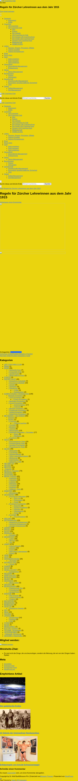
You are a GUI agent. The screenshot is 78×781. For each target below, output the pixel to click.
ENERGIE (7, 594)
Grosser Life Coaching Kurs (22, 40)
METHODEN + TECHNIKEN (14, 416)
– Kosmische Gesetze (16, 608)
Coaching (7, 24)
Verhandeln (12, 77)
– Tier (10, 542)
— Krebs (15, 513)
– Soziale (11, 385)
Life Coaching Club (15, 28)
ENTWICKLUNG (10, 562)
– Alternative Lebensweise (17, 551)
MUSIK (6, 625)
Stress (6, 70)
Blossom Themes (46, 776)
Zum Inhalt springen (7, 11)
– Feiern (11, 550)
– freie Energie (13, 595)
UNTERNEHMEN (10, 632)
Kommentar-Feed (10, 667)
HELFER (7, 465)
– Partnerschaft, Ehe (15, 588)
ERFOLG (7, 529)
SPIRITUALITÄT (10, 575)
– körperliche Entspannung (18, 522)
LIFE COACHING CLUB (13, 364)
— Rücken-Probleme (19, 507)
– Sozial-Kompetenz (15, 403)
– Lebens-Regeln (14, 546)
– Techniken (12, 561)
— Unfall (15, 390)
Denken (11, 419)
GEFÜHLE (8, 584)
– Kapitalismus (13, 572)
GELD (6, 612)
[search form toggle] (1, 96)
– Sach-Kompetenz (15, 397)
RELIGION (8, 573)
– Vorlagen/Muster (14, 454)
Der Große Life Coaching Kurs (23, 39)
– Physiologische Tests (16, 447)
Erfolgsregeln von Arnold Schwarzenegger (20, 765)
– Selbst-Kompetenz (15, 412)
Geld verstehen (13, 59)
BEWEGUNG (9, 605)
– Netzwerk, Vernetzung (12, 634)
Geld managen (13, 61)
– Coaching (12, 421)
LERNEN (7, 528)
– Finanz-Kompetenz (19, 399)
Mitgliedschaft (17, 42)
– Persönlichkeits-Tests (16, 443)
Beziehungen (9, 73)
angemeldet (11, 773)
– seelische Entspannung (17, 524)
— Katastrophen (18, 392)
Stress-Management (15, 72)
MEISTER (7, 467)
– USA (10, 621)
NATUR (7, 568)
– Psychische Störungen (17, 496)
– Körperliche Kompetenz (17, 414)
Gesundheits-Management (17, 66)
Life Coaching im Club (20, 35)
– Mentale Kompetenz (16, 408)
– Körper (11, 553)
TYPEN (7, 623)
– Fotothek (12, 482)
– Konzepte (12, 515)
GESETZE (8, 606)
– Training (11, 429)
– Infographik (12, 451)
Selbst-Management (15, 88)
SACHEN (7, 614)
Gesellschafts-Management (18, 81)
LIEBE (6, 555)
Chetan (13, 780)
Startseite (7, 18)
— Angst (15, 502)
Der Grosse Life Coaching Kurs (23, 37)
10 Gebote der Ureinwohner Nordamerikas (19, 733)
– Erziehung (12, 438)
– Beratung (12, 427)
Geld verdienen (13, 62)
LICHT (6, 557)
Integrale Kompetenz (15, 396)
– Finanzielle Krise (15, 372)
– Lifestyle (11, 548)
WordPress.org (9, 669)
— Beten (15, 434)
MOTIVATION (9, 601)
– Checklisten (13, 452)
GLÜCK (7, 531)
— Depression (17, 500)
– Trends (11, 564)
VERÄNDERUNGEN (11, 559)
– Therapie (12, 425)
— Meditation (17, 436)
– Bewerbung (13, 493)
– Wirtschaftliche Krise (16, 375)
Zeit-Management (14, 90)
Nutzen (14, 31)
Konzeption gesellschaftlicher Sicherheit (22, 83)
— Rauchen (16, 506)
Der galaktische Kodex (10, 706)
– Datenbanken (13, 460)
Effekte (6, 366)
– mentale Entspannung (16, 526)
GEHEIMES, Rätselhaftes (13, 636)
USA (10, 84)
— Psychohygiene (18, 517)
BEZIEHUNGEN (10, 586)
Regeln (13, 352)
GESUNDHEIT (9, 495)
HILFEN (7, 449)
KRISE (6, 368)
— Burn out (16, 498)
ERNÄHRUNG (9, 603)
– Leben (11, 539)
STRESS (7, 377)
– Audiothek (12, 478)
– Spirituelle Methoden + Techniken (21, 432)
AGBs (10, 22)
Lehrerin (19, 352)
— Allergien (16, 509)
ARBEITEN (8, 491)
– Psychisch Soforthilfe (16, 383)
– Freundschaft (13, 590)
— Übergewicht (17, 511)
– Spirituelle (12, 386)
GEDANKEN (8, 581)
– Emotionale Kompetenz (17, 410)
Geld (6, 57)
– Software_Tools (14, 489)
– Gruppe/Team (13, 592)
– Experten (8, 469)
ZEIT (6, 610)
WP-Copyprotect (22, 780)
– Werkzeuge (13, 458)
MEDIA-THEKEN (10, 476)
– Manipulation (13, 430)
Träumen (11, 418)
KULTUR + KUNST (11, 628)
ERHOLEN (8, 533)
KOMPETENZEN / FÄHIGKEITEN (16, 394)
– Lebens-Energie (14, 597)
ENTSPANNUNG (10, 520)
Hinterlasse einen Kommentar (10, 202)
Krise (6, 53)
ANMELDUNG (17, 44)
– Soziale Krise (13, 374)
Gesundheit (8, 64)
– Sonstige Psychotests (16, 445)
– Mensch (11, 540)
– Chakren (12, 599)
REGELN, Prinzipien (11, 471)
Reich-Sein (8, 55)
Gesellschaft (8, 79)
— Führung (16, 407)
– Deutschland (13, 617)
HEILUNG (7, 518)
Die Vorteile (16, 33)
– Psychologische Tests (16, 441)
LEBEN (7, 544)
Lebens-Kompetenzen (16, 51)
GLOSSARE (8, 474)
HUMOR (7, 566)
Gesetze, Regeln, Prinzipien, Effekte (21, 48)
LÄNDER (7, 616)
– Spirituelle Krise (14, 370)
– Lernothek (12, 485)
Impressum (12, 20)
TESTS (6, 440)
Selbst (6, 86)
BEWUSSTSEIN (10, 577)
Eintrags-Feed (9, 666)
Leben (6, 46)
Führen (10, 75)
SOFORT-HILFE (10, 379)
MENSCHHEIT (9, 627)
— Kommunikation (18, 405)
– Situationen (13, 388)
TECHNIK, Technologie (12, 630)
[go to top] (1, 778)
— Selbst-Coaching (19, 423)
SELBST (7, 579)
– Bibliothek (12, 484)
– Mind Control (13, 583)
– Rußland (12, 619)
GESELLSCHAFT (10, 570)
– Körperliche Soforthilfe (16, 381)
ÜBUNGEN (8, 473)
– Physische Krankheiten (17, 504)
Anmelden (7, 664)
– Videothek (12, 480)
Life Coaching (13, 26)
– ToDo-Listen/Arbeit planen (18, 456)
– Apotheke (12, 487)
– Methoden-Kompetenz (16, 401)
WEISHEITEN (9, 537)
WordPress (69, 776)
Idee (13, 29)
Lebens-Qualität (14, 50)
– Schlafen (12, 535)
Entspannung (13, 68)
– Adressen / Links (14, 462)
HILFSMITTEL (9, 463)
